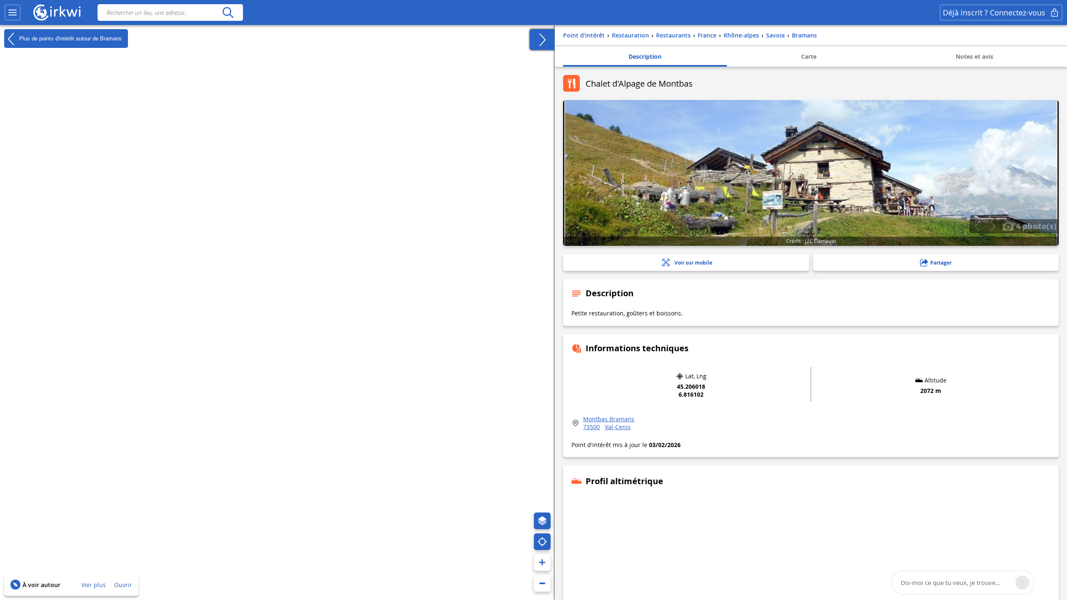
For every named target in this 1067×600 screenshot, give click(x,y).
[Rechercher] (228, 12)
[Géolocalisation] (542, 541)
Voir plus (93, 585)
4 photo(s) (1035, 226)
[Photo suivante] (992, 226)
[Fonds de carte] (542, 520)
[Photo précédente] (977, 226)
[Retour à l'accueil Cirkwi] (57, 12)
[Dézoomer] (542, 583)
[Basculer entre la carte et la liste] (542, 39)
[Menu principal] (12, 12)
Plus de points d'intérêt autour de (70, 38)
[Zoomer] (542, 562)
